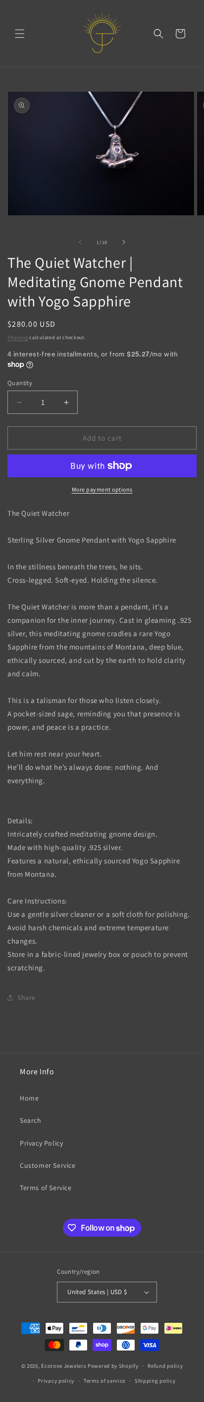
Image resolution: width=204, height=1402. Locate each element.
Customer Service (48, 1165)
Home (29, 1098)
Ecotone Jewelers (63, 1365)
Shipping (17, 337)
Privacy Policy (41, 1143)
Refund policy (165, 1365)
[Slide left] (80, 242)
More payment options (102, 489)
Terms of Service (46, 1187)
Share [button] (26, 997)
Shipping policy (155, 1380)
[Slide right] (124, 242)
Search (31, 1120)
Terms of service (104, 1380)
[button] (20, 34)
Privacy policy (56, 1380)
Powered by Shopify (113, 1365)
